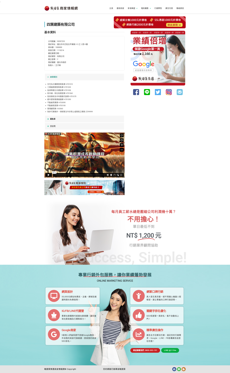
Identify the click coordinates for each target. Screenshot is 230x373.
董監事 (52, 119)
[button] (84, 77)
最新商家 (120, 8)
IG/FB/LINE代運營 (73, 311)
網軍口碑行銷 (155, 291)
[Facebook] (174, 369)
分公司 (52, 126)
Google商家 (69, 330)
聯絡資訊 (180, 8)
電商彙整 (145, 8)
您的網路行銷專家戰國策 (114, 369)
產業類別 (53, 77)
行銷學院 (158, 8)
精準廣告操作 (155, 330)
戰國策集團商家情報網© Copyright (60, 369)
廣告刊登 (169, 8)
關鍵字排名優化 (156, 311)
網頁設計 (67, 291)
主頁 (111, 8)
